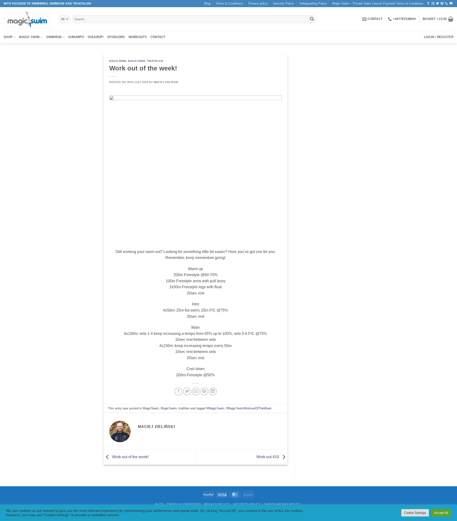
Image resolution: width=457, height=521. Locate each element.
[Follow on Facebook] (428, 3)
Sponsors (116, 37)
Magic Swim (29, 37)
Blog (207, 3)
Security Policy (283, 3)
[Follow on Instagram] (433, 3)
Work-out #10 (268, 457)
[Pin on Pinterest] (204, 391)
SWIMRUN (54, 37)
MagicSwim (117, 61)
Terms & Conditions (229, 3)
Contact (157, 37)
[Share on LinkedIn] (213, 391)
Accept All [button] (441, 513)
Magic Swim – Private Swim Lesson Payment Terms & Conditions (377, 3)
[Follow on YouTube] (451, 3)
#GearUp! (96, 37)
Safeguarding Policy (313, 3)
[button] (438, 19)
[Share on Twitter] (187, 391)
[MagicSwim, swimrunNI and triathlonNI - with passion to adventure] (27, 19)
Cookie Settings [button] (415, 513)
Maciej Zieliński (166, 82)
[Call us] (446, 3)
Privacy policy (258, 3)
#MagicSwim (215, 408)
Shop (8, 37)
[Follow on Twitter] (437, 3)
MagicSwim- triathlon (145, 61)
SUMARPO (76, 37)
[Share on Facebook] (178, 391)
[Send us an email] (442, 3)
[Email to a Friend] (196, 391)
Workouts (138, 37)
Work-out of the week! (130, 457)
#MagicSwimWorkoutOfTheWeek (249, 408)
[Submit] (312, 19)
